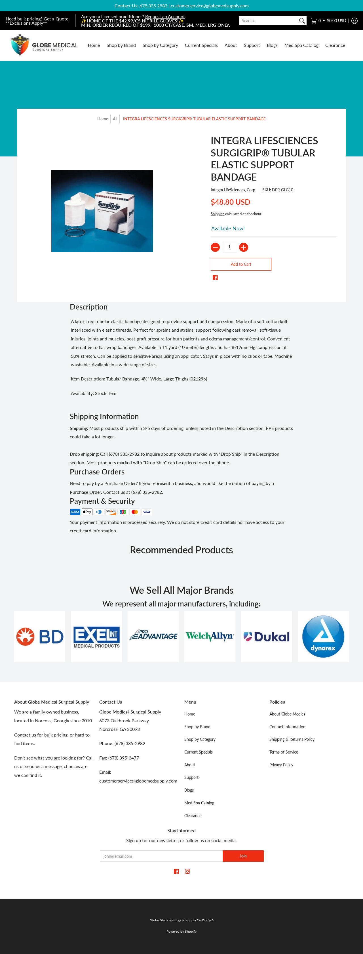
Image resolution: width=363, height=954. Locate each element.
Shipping (217, 214)
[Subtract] (215, 247)
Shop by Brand (197, 726)
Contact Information (287, 726)
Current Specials (198, 752)
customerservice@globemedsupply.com (210, 5)
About (189, 764)
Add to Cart (241, 264)
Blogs (189, 790)
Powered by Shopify (181, 931)
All (115, 118)
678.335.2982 (153, 5)
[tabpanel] (181, 358)
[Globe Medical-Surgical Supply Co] (44, 45)
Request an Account (165, 16)
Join (243, 855)
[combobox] (268, 20)
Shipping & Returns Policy (292, 739)
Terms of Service (283, 752)
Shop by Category (200, 739)
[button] (328, 20)
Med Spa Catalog (199, 802)
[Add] (243, 247)
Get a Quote (56, 18)
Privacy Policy (281, 764)
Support (191, 777)
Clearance (192, 815)
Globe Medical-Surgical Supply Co (175, 920)
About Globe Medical (287, 714)
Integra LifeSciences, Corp (233, 189)
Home (102, 118)
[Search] (302, 20)
